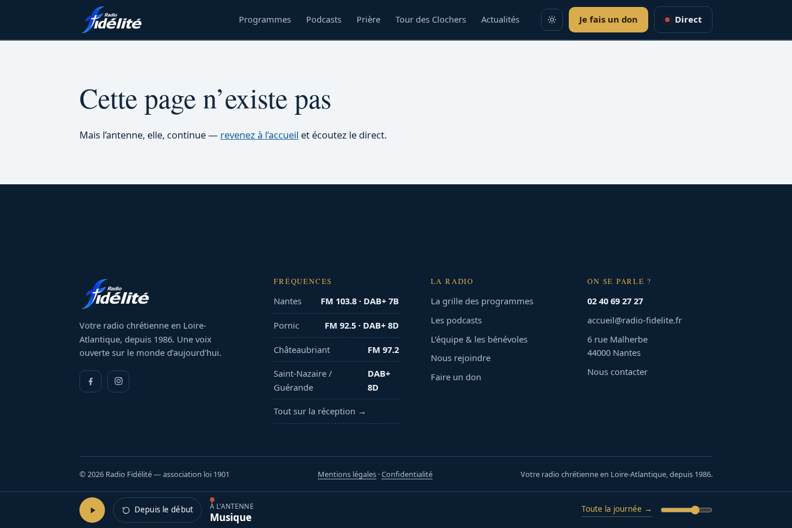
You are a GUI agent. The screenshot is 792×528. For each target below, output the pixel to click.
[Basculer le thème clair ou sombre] (552, 20)
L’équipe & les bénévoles (479, 339)
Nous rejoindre (461, 357)
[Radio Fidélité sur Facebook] (90, 381)
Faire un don (456, 377)
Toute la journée (617, 509)
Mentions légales (347, 474)
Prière (368, 19)
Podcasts (323, 19)
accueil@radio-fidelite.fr (634, 320)
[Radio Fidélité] (160, 294)
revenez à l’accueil (259, 134)
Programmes (265, 19)
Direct (688, 19)
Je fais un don (608, 19)
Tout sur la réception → (320, 411)
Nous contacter (617, 371)
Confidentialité (407, 474)
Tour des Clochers (430, 19)
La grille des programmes (482, 301)
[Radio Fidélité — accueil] (111, 20)
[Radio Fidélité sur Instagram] (118, 381)
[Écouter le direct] (92, 510)
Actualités (500, 19)
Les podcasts (456, 320)
